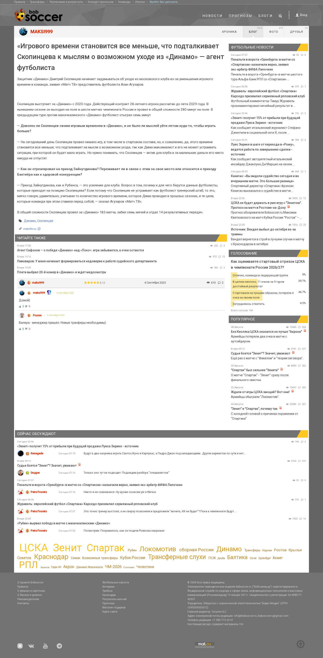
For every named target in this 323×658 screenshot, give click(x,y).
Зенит (67, 548)
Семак (75, 558)
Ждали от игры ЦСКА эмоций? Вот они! (260, 392)
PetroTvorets (39, 492)
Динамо (30, 221)
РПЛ (28, 564)
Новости (212, 16)
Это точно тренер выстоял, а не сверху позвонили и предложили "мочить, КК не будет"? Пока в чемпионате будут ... (160, 511)
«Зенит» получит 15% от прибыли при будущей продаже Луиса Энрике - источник (78, 446)
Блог (255, 30)
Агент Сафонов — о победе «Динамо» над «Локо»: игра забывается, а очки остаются (80, 250)
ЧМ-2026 (113, 566)
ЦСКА (33, 547)
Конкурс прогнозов (101, 2)
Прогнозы (240, 16)
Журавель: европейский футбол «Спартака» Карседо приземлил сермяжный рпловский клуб (87, 504)
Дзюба (221, 558)
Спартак (106, 548)
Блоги (266, 16)
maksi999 (38, 282)
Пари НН (56, 567)
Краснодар (51, 557)
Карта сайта (109, 611)
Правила (19, 2)
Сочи (253, 558)
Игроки (140, 2)
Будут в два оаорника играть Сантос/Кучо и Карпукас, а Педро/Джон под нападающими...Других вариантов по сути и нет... (164, 453)
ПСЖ (212, 558)
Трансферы (37, 2)
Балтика (237, 557)
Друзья (299, 30)
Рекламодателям (28, 599)
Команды (124, 2)
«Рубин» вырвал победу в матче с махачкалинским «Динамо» (63, 523)
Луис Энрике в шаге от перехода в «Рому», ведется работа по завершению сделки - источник (262, 149)
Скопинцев (45, 221)
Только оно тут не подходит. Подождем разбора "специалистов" (126, 472)
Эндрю (35, 472)
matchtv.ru (29, 228)
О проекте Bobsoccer (30, 582)
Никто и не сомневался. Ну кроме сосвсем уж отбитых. (120, 492)
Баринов (45, 567)
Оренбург (264, 558)
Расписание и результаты (66, 2)
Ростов (280, 550)
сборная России (196, 549)
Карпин (267, 550)
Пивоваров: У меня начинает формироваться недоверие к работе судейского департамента (87, 261)
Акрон (68, 567)
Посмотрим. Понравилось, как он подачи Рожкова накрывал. (124, 530)
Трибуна (107, 590)
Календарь (109, 595)
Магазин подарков (114, 607)
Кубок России (132, 557)
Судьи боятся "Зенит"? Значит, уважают (260, 353)
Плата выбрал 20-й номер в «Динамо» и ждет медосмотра (61, 272)
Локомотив (157, 549)
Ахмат (278, 558)
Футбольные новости (115, 582)
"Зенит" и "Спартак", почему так (254, 408)
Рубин (132, 550)
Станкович (128, 567)
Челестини (145, 567)
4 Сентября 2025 (65, 293)
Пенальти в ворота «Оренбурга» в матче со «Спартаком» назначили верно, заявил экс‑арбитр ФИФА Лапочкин (263, 64)
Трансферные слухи (177, 557)
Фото (276, 30)
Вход (303, 15)
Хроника (229, 31)
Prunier (37, 315)
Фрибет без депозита (163, 2)
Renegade (37, 453)
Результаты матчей (114, 599)
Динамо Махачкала (89, 567)
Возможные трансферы (100, 558)
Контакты (23, 603)
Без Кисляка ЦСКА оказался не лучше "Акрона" (266, 331)
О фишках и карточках (31, 590)
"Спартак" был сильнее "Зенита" (255, 370)
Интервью (108, 586)
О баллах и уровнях (29, 595)
